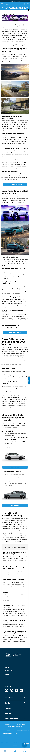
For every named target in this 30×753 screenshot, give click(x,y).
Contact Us (8, 667)
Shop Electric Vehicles (15, 332)
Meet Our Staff (9, 670)
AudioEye (20, 730)
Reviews (7, 674)
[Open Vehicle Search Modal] (28, 4)
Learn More (15, 467)
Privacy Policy (11, 726)
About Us (7, 664)
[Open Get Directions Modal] (24, 4)
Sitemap (9, 730)
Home (10, 13)
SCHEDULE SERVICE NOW (17, 8)
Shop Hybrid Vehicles (15, 184)
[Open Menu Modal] (2, 4)
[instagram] (11, 690)
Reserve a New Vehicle (10, 733)
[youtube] (21, 690)
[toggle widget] (24, 745)
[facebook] (6, 690)
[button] (28, 10)
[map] (16, 690)
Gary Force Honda (21, 724)
